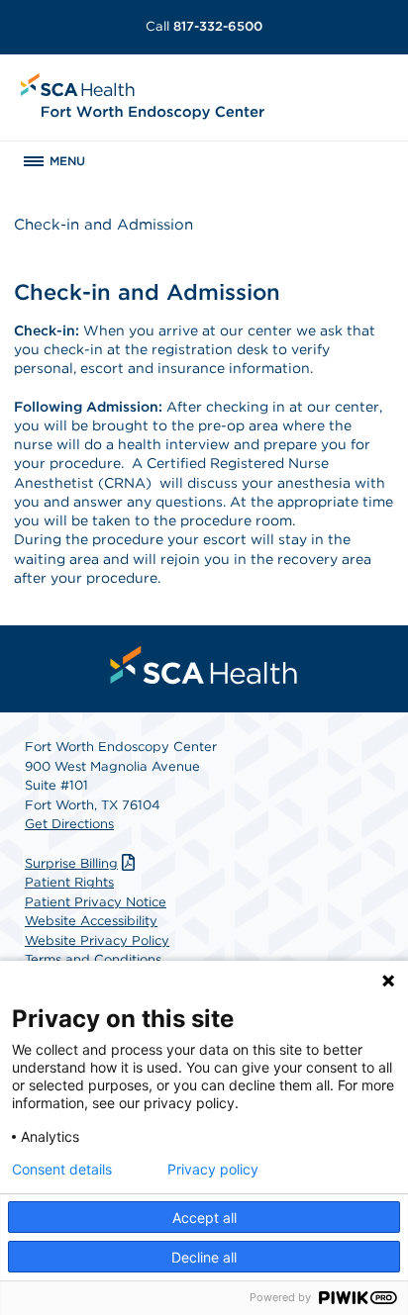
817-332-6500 (204, 26)
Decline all (204, 1257)
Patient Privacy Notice (95, 901)
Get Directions (69, 823)
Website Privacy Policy (97, 940)
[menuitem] (204, 664)
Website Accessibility (91, 920)
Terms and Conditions (93, 959)
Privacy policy (212, 1169)
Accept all (204, 1217)
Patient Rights (69, 882)
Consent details (62, 1169)
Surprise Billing (71, 863)
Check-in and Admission (103, 225)
